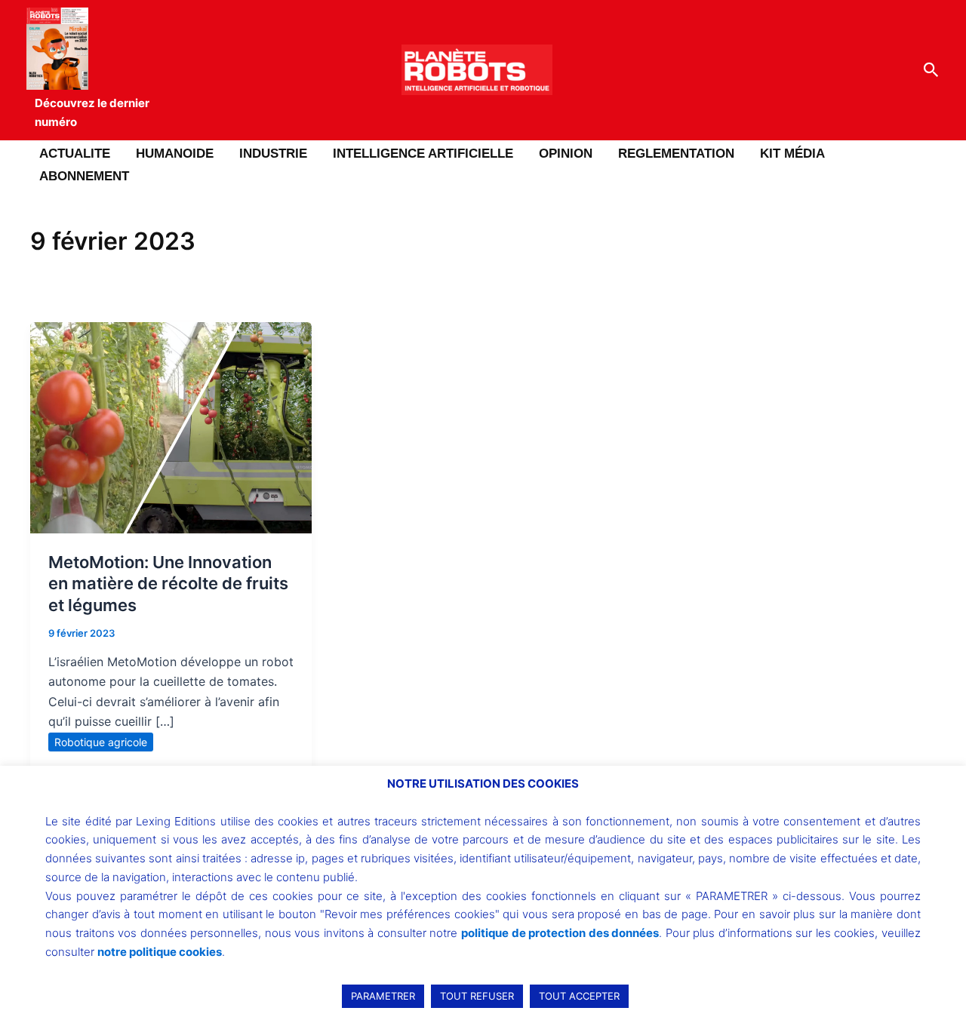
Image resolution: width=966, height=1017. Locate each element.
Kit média (792, 153)
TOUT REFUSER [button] (477, 996)
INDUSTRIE (273, 153)
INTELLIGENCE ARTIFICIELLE (423, 153)
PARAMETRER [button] (383, 996)
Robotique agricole (100, 742)
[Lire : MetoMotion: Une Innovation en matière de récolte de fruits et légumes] (171, 426)
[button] (931, 70)
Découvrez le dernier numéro (92, 112)
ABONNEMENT (84, 176)
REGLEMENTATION (676, 153)
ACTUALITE (74, 153)
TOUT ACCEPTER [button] (579, 996)
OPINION (565, 153)
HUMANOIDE (175, 153)
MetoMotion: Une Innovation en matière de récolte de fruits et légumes (168, 583)
